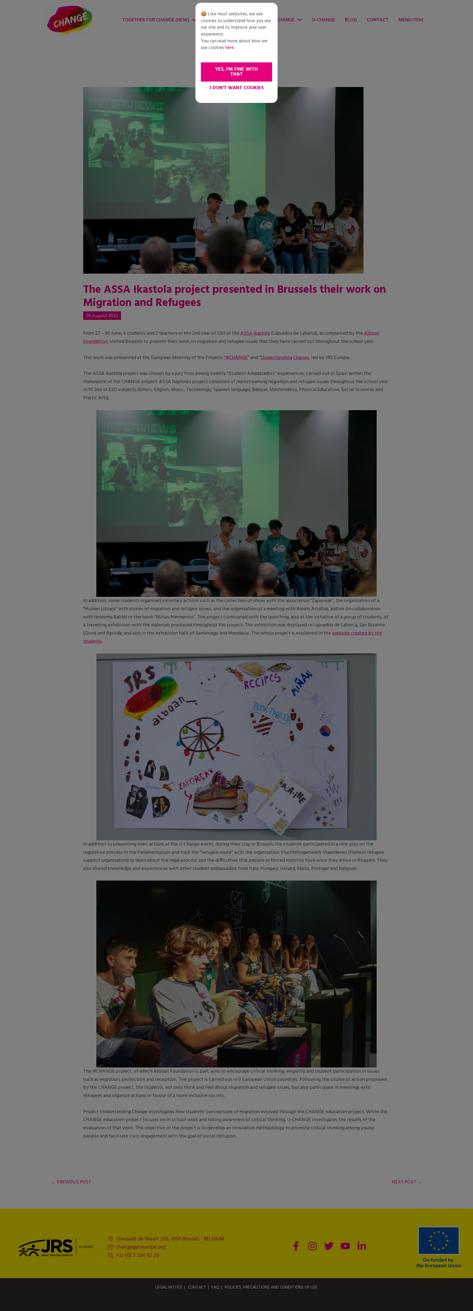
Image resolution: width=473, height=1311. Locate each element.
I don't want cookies (237, 88)
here (229, 47)
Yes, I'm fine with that (236, 71)
